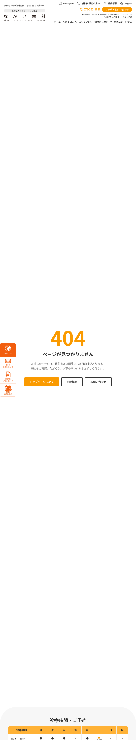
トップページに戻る (42, 382)
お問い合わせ (98, 382)
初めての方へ (70, 21)
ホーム (57, 21)
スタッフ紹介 (86, 21)
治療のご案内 (101, 21)
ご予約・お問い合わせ (117, 9)
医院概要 (118, 21)
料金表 (128, 21)
